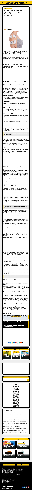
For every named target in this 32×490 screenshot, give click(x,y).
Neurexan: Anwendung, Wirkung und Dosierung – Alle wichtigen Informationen (15, 432)
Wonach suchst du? (16, 377)
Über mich (18, 466)
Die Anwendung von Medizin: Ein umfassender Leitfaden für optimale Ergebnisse (25, 355)
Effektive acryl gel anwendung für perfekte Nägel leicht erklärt (22, 455)
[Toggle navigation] (2, 2)
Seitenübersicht (18, 474)
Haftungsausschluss (19, 469)
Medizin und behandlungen (8, 8)
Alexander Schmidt (9, 29)
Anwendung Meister (16, 2)
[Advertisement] (16, 22)
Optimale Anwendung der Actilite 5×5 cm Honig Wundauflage (8, 455)
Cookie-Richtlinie (19, 473)
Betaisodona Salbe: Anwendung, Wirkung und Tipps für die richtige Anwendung (15, 428)
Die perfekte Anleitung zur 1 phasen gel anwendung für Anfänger (9, 446)
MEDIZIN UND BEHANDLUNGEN (16, 316)
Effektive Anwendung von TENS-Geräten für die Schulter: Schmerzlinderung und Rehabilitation (15, 13)
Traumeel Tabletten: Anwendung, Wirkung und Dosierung (11, 426)
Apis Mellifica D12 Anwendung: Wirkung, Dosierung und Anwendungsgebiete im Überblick (7, 355)
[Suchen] (28, 380)
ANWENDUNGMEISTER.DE (8, 324)
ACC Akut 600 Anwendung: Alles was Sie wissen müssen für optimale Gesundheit (22, 446)
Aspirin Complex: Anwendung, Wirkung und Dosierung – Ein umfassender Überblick (15, 419)
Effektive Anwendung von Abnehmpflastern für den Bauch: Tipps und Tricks (16, 355)
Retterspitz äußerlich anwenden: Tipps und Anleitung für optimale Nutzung (14, 421)
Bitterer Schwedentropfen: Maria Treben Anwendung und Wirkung (13, 430)
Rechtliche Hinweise (19, 470)
